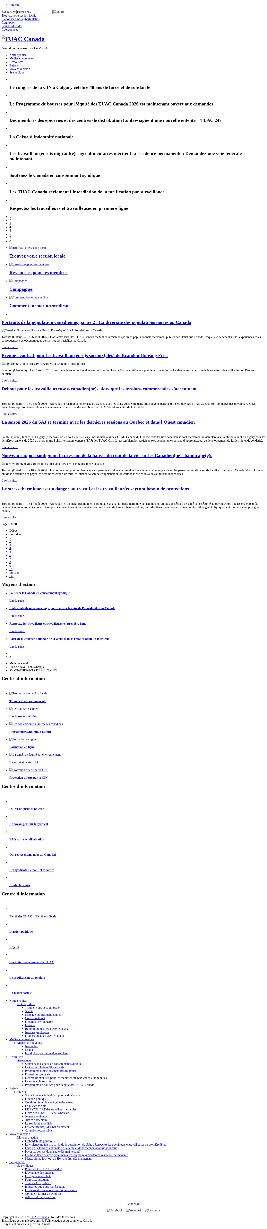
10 (11, 569)
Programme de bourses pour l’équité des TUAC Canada (59, 1084)
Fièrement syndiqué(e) (39, 1021)
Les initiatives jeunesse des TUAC (31, 962)
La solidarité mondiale (38, 1123)
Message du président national (43, 1014)
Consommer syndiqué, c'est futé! (30, 731)
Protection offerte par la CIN (28, 777)
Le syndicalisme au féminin (27, 977)
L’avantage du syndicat (39, 1172)
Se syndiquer (17, 72)
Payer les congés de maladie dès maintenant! (52, 1151)
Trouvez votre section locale (37, 256)
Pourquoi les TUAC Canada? (43, 1169)
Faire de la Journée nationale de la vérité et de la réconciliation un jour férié (59, 638)
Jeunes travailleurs (36, 1116)
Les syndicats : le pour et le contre (31, 870)
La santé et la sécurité (23, 762)
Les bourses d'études (23, 716)
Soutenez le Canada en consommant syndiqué (39, 593)
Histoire (30, 1025)
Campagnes (21, 289)
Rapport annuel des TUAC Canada (47, 1028)
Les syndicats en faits (38, 1176)
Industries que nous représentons (45, 1186)
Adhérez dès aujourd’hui (40, 1197)
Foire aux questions (37, 1179)
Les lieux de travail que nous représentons (51, 1190)
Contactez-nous (19, 885)
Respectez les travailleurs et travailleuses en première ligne (47, 623)
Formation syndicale (37, 1074)
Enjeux (13, 65)
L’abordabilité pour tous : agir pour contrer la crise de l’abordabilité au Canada (62, 608)
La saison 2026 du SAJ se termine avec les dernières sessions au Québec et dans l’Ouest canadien (98, 422)
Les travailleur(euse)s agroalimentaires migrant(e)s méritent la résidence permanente (76, 1155)
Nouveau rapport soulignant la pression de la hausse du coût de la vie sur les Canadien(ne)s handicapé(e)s (107, 455)
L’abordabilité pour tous (40, 1141)
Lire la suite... (10, 347)
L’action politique (21, 931)
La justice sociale (20, 992)
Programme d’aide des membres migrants (50, 1070)
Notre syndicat (18, 55)
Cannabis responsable (38, 1130)
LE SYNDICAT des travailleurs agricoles (50, 1109)
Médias (29, 1049)
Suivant (14, 572)
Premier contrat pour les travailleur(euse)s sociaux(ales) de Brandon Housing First (85, 355)
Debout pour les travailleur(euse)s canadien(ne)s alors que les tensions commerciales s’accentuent (99, 388)
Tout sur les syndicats (38, 1183)
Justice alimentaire (36, 1120)
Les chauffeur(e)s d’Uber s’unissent (47, 1127)
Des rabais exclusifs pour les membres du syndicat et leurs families (66, 1077)
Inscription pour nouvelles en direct (46, 1053)
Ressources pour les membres (38, 272)
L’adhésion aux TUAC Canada (44, 1035)
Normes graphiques (37, 1032)
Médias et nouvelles (21, 58)
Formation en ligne (21, 747)
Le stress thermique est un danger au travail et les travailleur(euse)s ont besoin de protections (95, 488)
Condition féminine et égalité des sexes (49, 1102)
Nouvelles (31, 1046)
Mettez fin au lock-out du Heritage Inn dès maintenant (58, 1158)
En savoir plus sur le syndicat (28, 824)
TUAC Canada (39, 1217)
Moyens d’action (19, 69)
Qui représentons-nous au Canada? (32, 854)
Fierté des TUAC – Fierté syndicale (32, 916)
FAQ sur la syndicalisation (26, 839)
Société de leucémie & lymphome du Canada (53, 1095)
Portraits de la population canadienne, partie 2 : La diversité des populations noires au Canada (96, 322)
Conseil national (35, 1018)
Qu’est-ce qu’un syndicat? (26, 808)
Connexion (133, 1203)
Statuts (29, 1011)
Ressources (16, 62)
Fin (11, 576)
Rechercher (9, 11)
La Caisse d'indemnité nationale (44, 1067)
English (14, 4)
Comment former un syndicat (39, 305)
